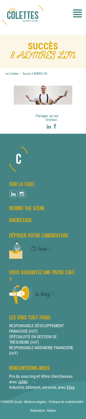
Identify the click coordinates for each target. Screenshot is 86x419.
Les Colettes (12, 73)
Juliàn (23, 381)
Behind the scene (27, 208)
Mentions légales (35, 401)
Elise (71, 387)
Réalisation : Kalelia (43, 410)
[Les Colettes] (23, 26)
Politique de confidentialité (66, 401)
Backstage (20, 219)
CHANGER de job (11, 401)
